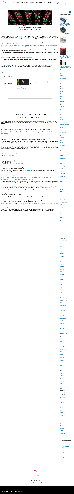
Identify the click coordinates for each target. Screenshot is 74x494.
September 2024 (63, 417)
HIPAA (61, 204)
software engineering (63, 349)
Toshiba (61, 368)
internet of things (63, 227)
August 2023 (62, 436)
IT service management (64, 240)
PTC (60, 312)
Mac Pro (61, 261)
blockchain (62, 117)
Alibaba (61, 88)
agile (61, 81)
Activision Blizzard (63, 78)
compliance (62, 137)
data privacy (62, 147)
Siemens (61, 341)
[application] (50, 2)
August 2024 (62, 418)
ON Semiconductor (63, 290)
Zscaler (61, 388)
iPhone (61, 232)
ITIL (60, 243)
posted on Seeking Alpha (20, 45)
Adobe (61, 80)
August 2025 (62, 399)
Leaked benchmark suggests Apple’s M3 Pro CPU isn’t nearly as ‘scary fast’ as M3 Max (66, 456)
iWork (61, 246)
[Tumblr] (36, 29)
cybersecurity (62, 143)
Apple (61, 96)
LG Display (62, 256)
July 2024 (61, 420)
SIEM (61, 339)
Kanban (61, 251)
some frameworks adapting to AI (12, 138)
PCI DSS (61, 302)
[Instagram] (37, 475)
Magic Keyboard (62, 266)
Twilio (61, 370)
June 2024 (62, 422)
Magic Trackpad (19, 92)
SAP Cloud (62, 328)
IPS (60, 235)
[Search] (70, 12)
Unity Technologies (63, 375)
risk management (63, 318)
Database (61, 150)
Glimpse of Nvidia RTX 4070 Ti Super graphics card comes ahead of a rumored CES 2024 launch (66, 445)
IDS (60, 220)
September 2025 (63, 397)
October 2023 (62, 433)
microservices (62, 274)
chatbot (32, 84)
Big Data (61, 114)
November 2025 (62, 394)
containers (62, 140)
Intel (33, 27)
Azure (61, 111)
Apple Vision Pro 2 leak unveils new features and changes (66, 460)
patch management (63, 300)
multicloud (61, 279)
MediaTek (61, 271)
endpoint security (63, 173)
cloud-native (62, 134)
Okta (13, 84)
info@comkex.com (37, 488)
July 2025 (61, 400)
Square (61, 352)
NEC (60, 282)
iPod (60, 233)
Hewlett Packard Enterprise (64, 202)
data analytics (38, 84)
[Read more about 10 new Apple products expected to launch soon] (23, 82)
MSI (60, 277)
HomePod (61, 207)
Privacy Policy (38, 482)
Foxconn (61, 189)
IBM (60, 215)
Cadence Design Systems (64, 124)
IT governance (62, 238)
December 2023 (62, 430)
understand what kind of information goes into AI (20, 181)
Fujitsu (61, 191)
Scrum (61, 331)
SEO (60, 336)
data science (62, 148)
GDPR (61, 192)
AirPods (61, 86)
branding (61, 119)
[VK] (39, 29)
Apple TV (61, 99)
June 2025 (62, 402)
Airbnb (61, 85)
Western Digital (62, 381)
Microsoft (11, 84)
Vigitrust (19, 121)
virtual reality (62, 376)
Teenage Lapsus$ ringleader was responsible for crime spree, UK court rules (9, 82)
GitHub (61, 196)
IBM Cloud (61, 217)
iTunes (61, 245)
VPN (10, 85)
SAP (60, 326)
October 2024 (62, 415)
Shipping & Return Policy (45, 482)
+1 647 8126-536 (37, 487)
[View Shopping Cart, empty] (58, 3)
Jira (60, 248)
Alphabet (61, 91)
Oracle (61, 294)
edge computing (62, 166)
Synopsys (61, 354)
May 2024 (61, 423)
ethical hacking (62, 176)
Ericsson (61, 174)
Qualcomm (62, 313)
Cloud (61, 130)
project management (63, 310)
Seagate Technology (63, 333)
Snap (61, 344)
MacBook (61, 263)
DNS (60, 160)
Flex (60, 186)
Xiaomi (61, 386)
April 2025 (61, 405)
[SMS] (32, 29)
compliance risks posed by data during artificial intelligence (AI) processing (38, 121)
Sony (61, 351)
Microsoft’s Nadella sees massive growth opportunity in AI (35, 82)
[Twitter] (22, 29)
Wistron (61, 383)
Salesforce (62, 323)
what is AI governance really (17, 150)
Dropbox (61, 163)
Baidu (61, 112)
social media (62, 346)
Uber (9, 85)
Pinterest (61, 307)
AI (31, 27)
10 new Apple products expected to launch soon (21, 88)
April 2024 (61, 425)
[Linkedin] (27, 29)
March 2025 (62, 407)
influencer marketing (63, 223)
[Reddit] (34, 29)
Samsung (5, 85)
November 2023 (63, 431)
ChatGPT (35, 84)
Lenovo (61, 254)
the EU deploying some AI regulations (31, 135)
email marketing (62, 171)
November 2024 (63, 413)
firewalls (61, 184)
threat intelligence (63, 367)
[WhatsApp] (29, 29)
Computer (8, 84)
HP (60, 209)
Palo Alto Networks (63, 297)
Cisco (61, 129)
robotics (61, 320)
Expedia (61, 178)
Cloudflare (61, 135)
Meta (61, 272)
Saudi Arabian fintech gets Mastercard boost (48, 82)
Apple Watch (62, 101)
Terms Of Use (32, 482)
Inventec (61, 228)
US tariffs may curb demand (7, 65)
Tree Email (63, 453)
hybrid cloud (62, 214)
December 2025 (62, 392)
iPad (60, 230)
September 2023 (63, 435)
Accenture (61, 75)
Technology (62, 360)
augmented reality (63, 106)
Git (60, 194)
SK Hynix (61, 343)
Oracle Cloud (62, 295)
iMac (61, 222)
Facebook (61, 181)
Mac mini (61, 259)
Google (61, 197)
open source (62, 292)
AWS (61, 109)
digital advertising (63, 155)
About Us (28, 482)
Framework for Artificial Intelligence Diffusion (21, 37)
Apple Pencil (62, 98)
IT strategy (62, 241)
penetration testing (63, 305)
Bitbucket (61, 116)
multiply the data (29, 170)
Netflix (61, 284)
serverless (61, 338)
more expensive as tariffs (30, 68)
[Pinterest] (25, 29)
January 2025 (62, 410)
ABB (60, 73)
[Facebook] (20, 29)
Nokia (61, 287)
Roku (61, 321)
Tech (35, 27)
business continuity (63, 122)
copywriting (62, 142)
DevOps (61, 153)
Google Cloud (62, 199)
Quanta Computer (63, 315)
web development (63, 380)
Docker (61, 161)
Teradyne (61, 363)
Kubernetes (62, 253)
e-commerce (62, 165)
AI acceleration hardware (27, 57)
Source (2, 72)
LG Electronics (62, 258)
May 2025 (61, 404)
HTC (60, 210)
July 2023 (61, 438)
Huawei (61, 212)
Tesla (61, 365)
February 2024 (62, 428)
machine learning (63, 264)
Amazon (5, 84)
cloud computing (63, 132)
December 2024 (62, 412)
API (60, 94)
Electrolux (61, 168)
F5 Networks (62, 179)
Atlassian (61, 104)
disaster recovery (63, 158)
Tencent (61, 362)
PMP (60, 308)
